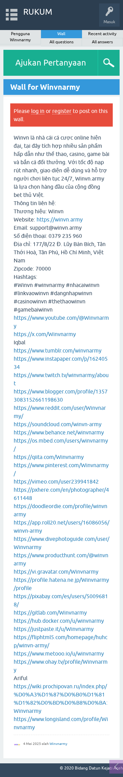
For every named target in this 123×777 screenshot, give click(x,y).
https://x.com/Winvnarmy (45, 334)
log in (37, 111)
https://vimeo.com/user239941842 (56, 481)
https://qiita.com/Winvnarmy (49, 457)
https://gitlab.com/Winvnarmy (50, 612)
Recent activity (102, 33)
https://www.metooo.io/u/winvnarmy (59, 653)
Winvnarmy (58, 744)
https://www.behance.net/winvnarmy (59, 432)
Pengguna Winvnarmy (20, 36)
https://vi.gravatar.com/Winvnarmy (56, 572)
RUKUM (37, 11)
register (61, 111)
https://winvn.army (60, 219)
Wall (61, 33)
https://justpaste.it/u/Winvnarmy (54, 629)
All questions (61, 42)
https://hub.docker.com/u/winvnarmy (59, 621)
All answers (102, 42)
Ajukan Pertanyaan (50, 62)
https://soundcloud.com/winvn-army (57, 424)
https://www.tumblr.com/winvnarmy (57, 350)
